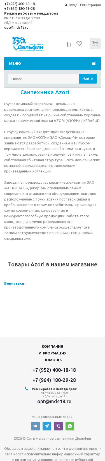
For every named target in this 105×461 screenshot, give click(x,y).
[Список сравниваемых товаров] (68, 46)
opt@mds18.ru (16, 27)
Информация (53, 353)
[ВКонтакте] (35, 426)
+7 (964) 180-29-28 (19, 8)
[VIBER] (58, 426)
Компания (52, 346)
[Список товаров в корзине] (96, 48)
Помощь (52, 360)
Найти (88, 78)
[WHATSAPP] (70, 426)
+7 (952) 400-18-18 (19, 4)
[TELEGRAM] (47, 426)
